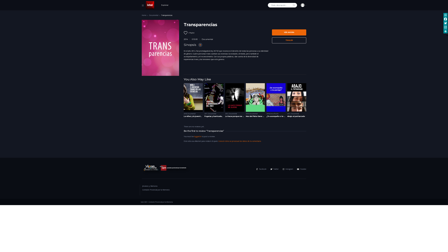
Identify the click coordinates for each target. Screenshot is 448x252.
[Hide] (447, 36)
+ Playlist (191, 33)
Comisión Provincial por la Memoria (156, 190)
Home (144, 15)
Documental (153, 15)
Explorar (164, 5)
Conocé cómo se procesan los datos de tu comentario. (239, 141)
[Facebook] (445, 19)
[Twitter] (445, 23)
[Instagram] (445, 27)
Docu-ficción (274, 114)
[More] (445, 31)
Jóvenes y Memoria (149, 186)
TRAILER (289, 40)
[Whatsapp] (445, 15)
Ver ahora (289, 32)
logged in (197, 136)
